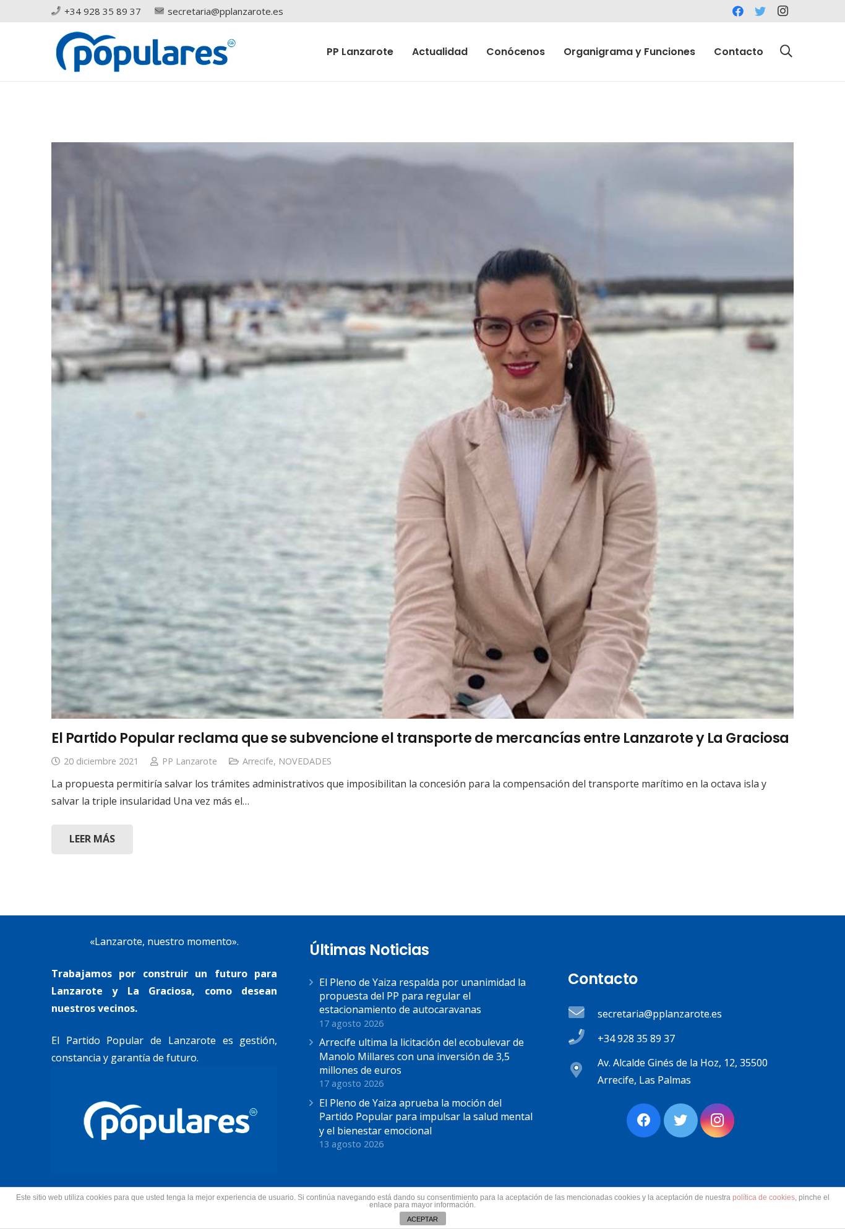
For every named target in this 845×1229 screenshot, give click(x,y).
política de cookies (763, 1197)
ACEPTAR (422, 1219)
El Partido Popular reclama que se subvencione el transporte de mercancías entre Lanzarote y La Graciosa (420, 738)
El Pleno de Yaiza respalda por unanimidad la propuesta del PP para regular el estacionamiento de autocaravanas (422, 996)
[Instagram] (782, 11)
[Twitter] (760, 11)
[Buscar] (786, 52)
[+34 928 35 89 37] (583, 1038)
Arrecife (257, 761)
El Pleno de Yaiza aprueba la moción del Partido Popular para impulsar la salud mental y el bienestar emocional (426, 1116)
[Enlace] (145, 51)
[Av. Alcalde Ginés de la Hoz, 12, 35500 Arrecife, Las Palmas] (583, 1071)
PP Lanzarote (189, 761)
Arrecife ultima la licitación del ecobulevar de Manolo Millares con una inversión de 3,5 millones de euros (421, 1056)
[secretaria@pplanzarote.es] (583, 1013)
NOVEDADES (305, 761)
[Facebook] (738, 11)
